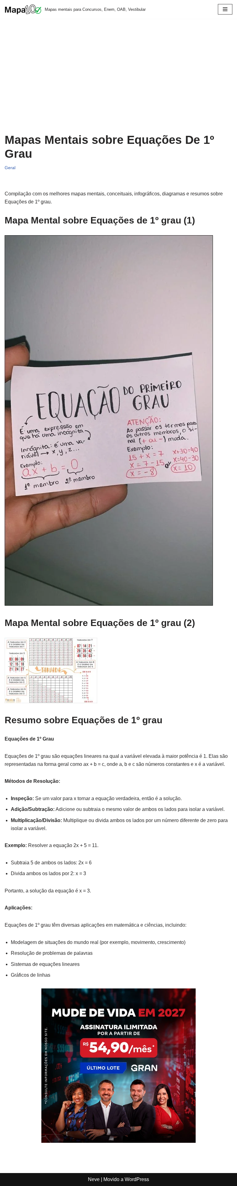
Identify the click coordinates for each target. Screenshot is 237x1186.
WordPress (137, 1179)
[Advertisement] (118, 80)
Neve (94, 1179)
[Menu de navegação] (225, 9)
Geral (10, 167)
